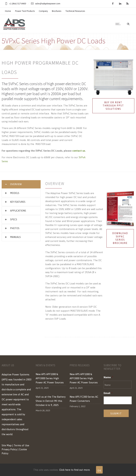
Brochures (56, 11)
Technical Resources (75, 11)
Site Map (7, 445)
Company (43, 11)
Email (108, 393)
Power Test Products (25, 11)
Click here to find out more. (74, 469)
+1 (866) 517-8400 (17, 3)
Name (108, 377)
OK (99, 470)
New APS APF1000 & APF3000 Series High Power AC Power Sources (50, 378)
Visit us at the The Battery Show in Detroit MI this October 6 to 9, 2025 (51, 400)
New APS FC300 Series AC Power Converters (84, 398)
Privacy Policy (9, 449)
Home (8, 11)
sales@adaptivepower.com (47, 3)
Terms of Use (21, 445)
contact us (78, 150)
